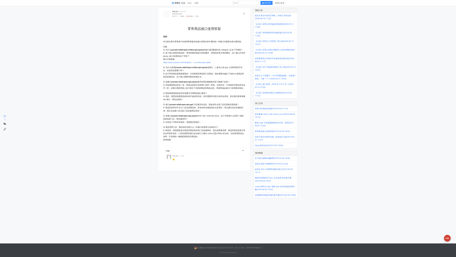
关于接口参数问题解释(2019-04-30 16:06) (272, 158)
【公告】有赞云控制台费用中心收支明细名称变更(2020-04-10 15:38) (275, 51)
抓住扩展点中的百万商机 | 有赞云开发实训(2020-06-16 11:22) (273, 17)
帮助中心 (175, 16)
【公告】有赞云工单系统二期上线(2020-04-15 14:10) (274, 43)
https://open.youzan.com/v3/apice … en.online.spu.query (187, 62)
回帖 (182, 16)
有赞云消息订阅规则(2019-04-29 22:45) (271, 163)
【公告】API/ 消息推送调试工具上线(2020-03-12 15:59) (275, 68)
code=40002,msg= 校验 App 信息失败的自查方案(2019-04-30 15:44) (275, 188)
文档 (196, 3)
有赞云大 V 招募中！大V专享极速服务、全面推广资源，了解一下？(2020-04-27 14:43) (275, 77)
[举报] (244, 14)
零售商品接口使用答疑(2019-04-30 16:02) (272, 131)
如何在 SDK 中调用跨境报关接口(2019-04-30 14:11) (274, 171)
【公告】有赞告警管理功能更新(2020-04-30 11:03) (273, 34)
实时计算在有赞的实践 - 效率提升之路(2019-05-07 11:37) (275, 138)
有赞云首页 (279, 3)
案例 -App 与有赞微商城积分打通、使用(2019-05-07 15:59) (274, 124)
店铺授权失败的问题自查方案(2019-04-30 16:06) (275, 195)
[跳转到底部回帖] (243, 150)
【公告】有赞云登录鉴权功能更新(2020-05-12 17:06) (274, 25)
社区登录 (267, 3)
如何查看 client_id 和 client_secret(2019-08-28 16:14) (275, 116)
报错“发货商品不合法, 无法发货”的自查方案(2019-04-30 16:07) (273, 179)
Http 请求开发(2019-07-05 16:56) (269, 145)
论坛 (189, 3)
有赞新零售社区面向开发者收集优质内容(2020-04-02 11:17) (274, 60)
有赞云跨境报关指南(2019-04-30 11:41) (271, 108)
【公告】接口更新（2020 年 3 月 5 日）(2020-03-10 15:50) (274, 86)
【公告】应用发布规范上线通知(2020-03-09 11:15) (273, 94)
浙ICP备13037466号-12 (254, 248)
